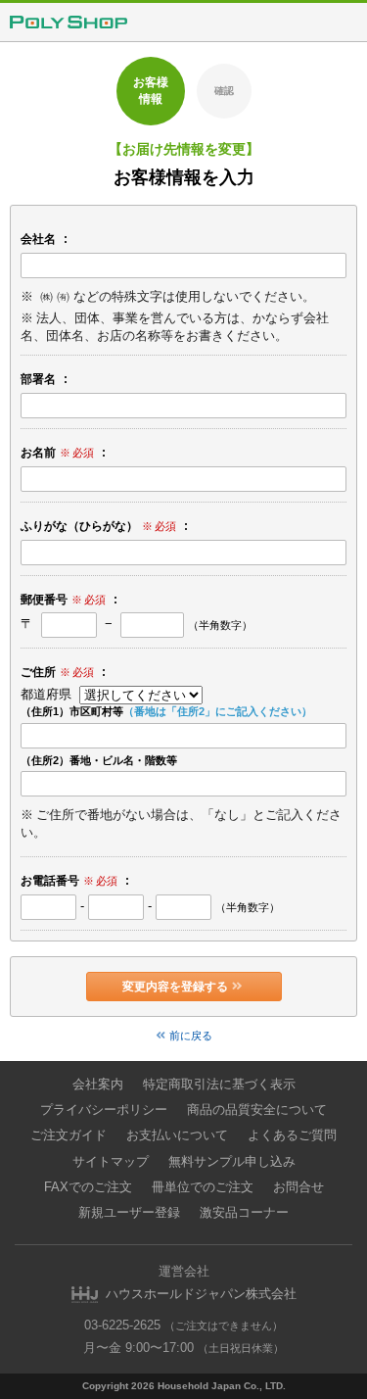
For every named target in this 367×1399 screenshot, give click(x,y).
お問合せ (298, 1187)
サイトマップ (110, 1161)
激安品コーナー (244, 1212)
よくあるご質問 (292, 1135)
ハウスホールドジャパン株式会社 (201, 1293)
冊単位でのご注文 (202, 1187)
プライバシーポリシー (103, 1109)
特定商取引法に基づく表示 (219, 1084)
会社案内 (97, 1084)
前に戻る (190, 1035)
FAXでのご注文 (88, 1187)
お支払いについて (177, 1135)
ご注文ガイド (68, 1135)
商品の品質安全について (257, 1109)
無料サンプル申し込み (232, 1161)
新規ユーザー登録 (129, 1212)
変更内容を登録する (175, 986)
